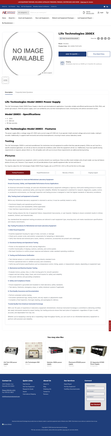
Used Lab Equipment (25, 18)
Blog (18, 6)
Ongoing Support (93, 172)
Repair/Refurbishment (43, 172)
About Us (4, 6)
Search (25, 391)
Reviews (45, 394)
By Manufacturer (7, 23)
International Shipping (29, 394)
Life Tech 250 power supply (10, 363)
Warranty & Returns (68, 172)
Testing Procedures (18, 172)
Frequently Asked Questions (24, 92)
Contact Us (53, 6)
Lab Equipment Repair (85, 18)
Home (4, 18)
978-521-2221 (90, 13)
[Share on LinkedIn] (105, 38)
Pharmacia (71, 366)
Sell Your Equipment (26, 6)
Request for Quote (28, 389)
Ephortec (49, 366)
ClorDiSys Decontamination (72, 389)
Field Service (26, 384)
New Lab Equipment (42, 18)
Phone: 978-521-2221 (8, 390)
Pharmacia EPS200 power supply (77, 363)
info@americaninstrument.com (11, 396)
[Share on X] (102, 38)
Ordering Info (47, 389)
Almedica (66, 44)
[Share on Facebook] (98, 38)
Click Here (65, 430)
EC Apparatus (93, 366)
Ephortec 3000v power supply (54, 363)
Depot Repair (68, 384)
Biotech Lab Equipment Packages (63, 18)
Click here (83, 2)
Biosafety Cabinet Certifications (41, 6)
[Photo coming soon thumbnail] (5, 80)
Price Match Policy (98, 54)
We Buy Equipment (69, 386)
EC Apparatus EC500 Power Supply (97, 363)
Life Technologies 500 (32, 362)
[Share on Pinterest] (109, 38)
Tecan (5, 366)
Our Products (12, 6)
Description (9, 92)
